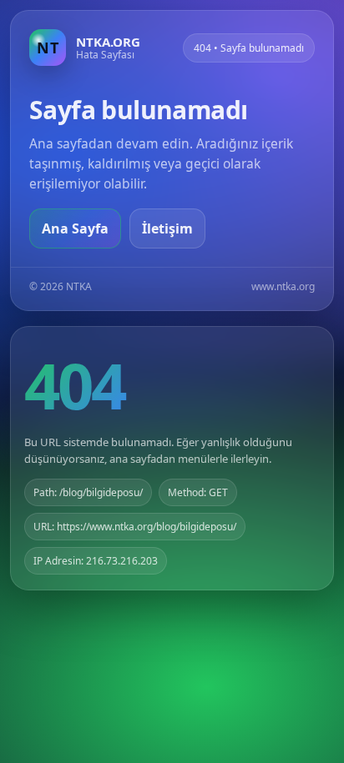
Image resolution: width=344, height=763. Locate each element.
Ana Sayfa (75, 228)
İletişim (167, 228)
